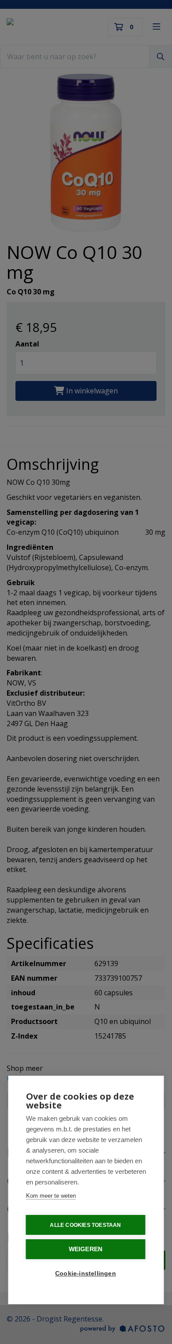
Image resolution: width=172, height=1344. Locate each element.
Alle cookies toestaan (85, 1225)
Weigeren (86, 1249)
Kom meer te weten (51, 1195)
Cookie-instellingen (85, 1273)
